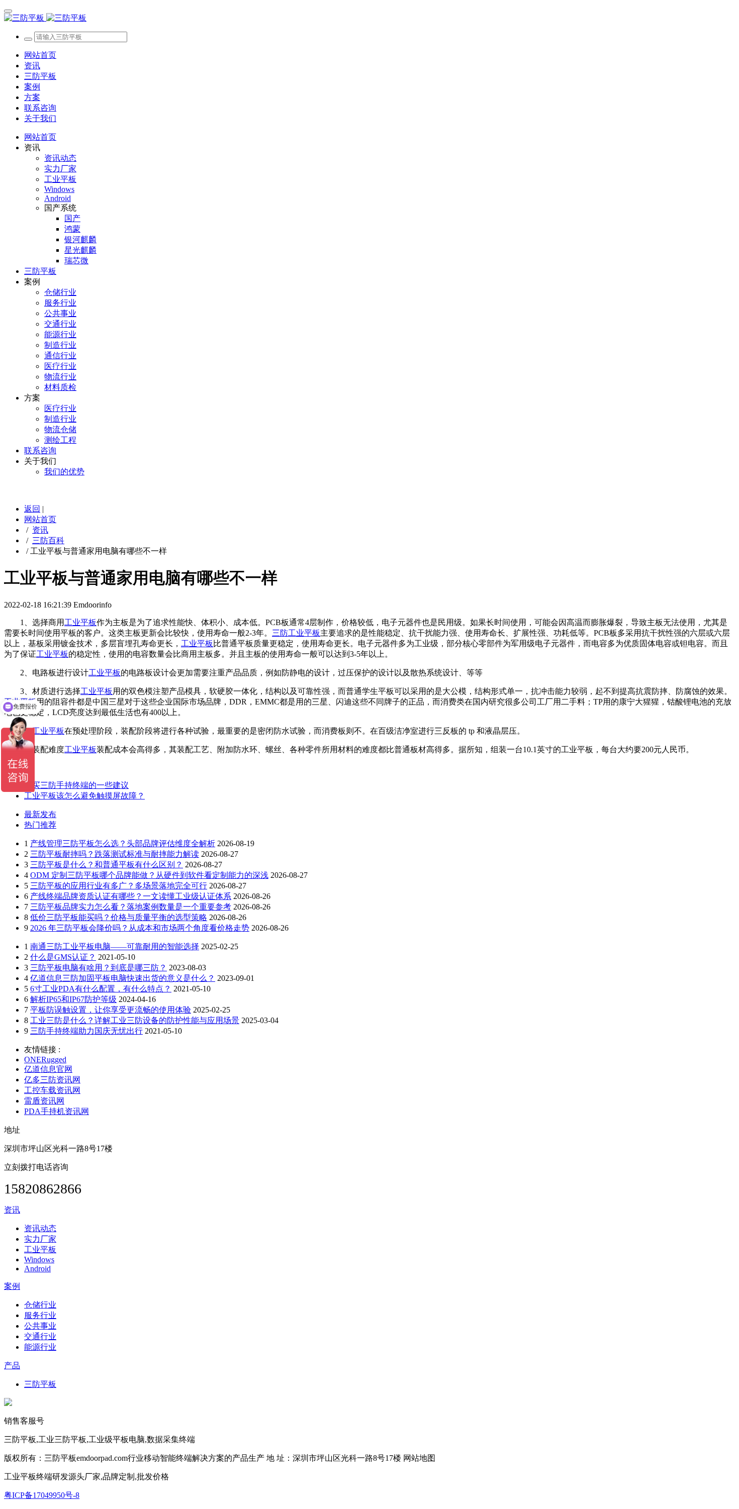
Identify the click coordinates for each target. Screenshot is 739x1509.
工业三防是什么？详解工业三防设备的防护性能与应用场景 (134, 1020)
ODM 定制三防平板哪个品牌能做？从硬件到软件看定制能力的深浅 (149, 875)
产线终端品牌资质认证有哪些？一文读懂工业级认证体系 (130, 896)
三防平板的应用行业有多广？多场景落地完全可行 (118, 885)
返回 (32, 509)
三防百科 (48, 540)
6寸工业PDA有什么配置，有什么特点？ (100, 988)
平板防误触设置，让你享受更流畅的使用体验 (110, 1009)
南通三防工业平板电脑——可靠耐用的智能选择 (114, 946)
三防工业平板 (296, 633)
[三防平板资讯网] (369, 18)
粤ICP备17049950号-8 (41, 1495)
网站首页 (40, 55)
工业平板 (80, 622)
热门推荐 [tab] (40, 825)
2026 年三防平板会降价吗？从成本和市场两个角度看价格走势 (139, 928)
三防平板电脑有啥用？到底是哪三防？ (98, 967)
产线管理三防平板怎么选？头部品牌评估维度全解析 (122, 843)
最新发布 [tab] (40, 814)
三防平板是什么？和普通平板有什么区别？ (106, 864)
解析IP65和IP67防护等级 (73, 999)
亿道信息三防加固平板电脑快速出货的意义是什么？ (122, 978)
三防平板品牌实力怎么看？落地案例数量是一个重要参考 (130, 906)
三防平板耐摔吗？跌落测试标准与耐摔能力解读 (114, 854)
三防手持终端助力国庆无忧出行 (86, 1031)
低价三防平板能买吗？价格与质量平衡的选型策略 (118, 917)
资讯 (40, 530)
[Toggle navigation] (8, 11)
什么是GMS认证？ (63, 957)
